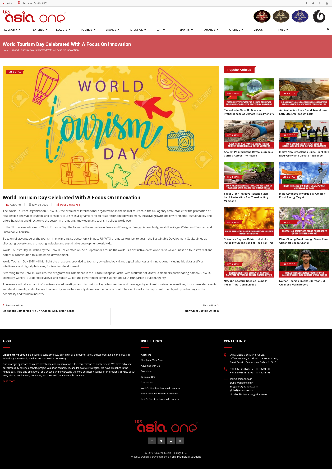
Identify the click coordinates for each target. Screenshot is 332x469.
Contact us (147, 382)
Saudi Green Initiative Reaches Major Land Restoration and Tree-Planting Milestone (247, 197)
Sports (185, 29)
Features (38, 29)
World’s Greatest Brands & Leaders (160, 388)
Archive (234, 29)
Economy (10, 29)
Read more (9, 381)
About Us (146, 354)
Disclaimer (146, 371)
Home (6, 50)
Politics (86, 29)
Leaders (61, 29)
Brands (111, 29)
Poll (281, 29)
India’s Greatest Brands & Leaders (160, 399)
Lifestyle (136, 29)
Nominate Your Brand (152, 360)
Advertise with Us (150, 365)
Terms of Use (148, 377)
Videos (258, 29)
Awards (209, 29)
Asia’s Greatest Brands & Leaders (159, 393)
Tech (158, 29)
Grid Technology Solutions (186, 456)
